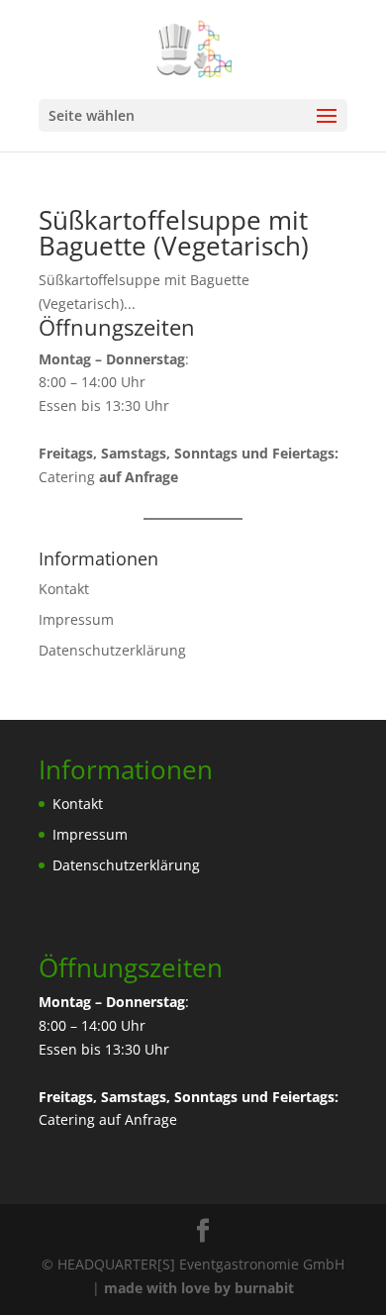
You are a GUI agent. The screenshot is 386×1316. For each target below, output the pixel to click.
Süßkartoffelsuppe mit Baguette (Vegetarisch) (174, 232)
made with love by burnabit (199, 1287)
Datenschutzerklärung (112, 650)
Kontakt (64, 588)
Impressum (76, 619)
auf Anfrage (138, 1119)
